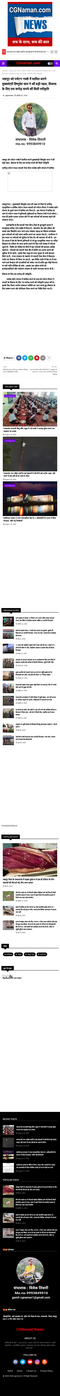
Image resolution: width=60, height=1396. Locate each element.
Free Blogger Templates (38, 1389)
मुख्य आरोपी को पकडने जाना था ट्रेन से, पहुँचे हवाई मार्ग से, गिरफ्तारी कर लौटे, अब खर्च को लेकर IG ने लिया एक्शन (34, 673)
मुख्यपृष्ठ (5, 70)
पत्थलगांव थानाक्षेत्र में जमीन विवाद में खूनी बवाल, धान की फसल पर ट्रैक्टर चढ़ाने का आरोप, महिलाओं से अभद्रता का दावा (36, 698)
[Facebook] (18, 358)
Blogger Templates (25, 1387)
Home (10, 1370)
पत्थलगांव (43, 954)
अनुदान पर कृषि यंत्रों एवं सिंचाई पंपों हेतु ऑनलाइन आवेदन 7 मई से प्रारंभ (36, 725)
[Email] (42, 358)
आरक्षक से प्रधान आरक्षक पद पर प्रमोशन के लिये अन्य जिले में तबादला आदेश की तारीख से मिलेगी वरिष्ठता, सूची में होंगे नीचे (35, 660)
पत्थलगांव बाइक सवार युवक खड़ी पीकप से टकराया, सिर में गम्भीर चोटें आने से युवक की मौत (36, 685)
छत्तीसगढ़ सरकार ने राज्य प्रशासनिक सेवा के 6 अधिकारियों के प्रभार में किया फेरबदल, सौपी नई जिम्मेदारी (29, 519)
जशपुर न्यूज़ (30, 954)
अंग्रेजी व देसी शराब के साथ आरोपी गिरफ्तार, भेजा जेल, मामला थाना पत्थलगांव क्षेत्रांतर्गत (35, 737)
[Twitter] (24, 358)
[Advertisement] (30, 322)
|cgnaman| (18, 1376)
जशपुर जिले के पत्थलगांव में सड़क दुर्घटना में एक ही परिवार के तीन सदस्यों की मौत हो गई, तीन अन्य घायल (28, 881)
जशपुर (19, 954)
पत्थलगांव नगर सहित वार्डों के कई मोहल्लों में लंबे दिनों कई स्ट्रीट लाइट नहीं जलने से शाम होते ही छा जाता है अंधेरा (29, 474)
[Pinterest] (36, 358)
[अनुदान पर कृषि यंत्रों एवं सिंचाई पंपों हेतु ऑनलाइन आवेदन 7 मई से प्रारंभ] (8, 728)
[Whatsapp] (30, 358)
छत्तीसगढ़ (9, 954)
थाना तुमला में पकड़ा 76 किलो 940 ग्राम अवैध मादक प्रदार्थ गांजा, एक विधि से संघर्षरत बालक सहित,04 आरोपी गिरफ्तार (35, 619)
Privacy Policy (46, 1370)
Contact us (31, 1370)
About (19, 1370)
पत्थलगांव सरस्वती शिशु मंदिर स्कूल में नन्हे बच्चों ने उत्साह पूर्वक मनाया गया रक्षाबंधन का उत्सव (29, 429)
